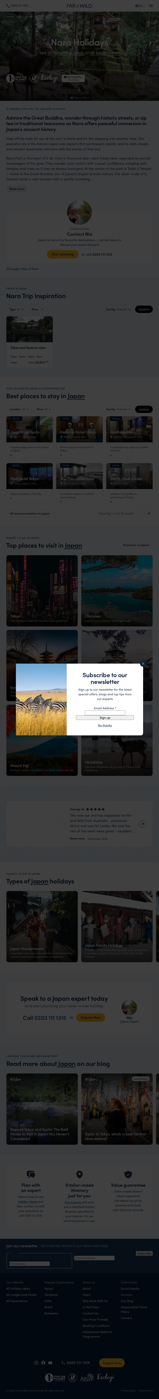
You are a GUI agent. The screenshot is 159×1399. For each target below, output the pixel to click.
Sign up (105, 717)
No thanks (105, 725)
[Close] (143, 664)
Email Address (105, 708)
